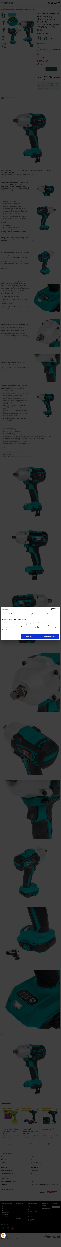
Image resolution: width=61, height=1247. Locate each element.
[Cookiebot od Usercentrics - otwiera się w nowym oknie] (52, 609)
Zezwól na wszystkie (49, 636)
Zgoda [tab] (10, 613)
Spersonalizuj (29, 636)
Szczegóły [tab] (30, 613)
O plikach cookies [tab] (50, 613)
